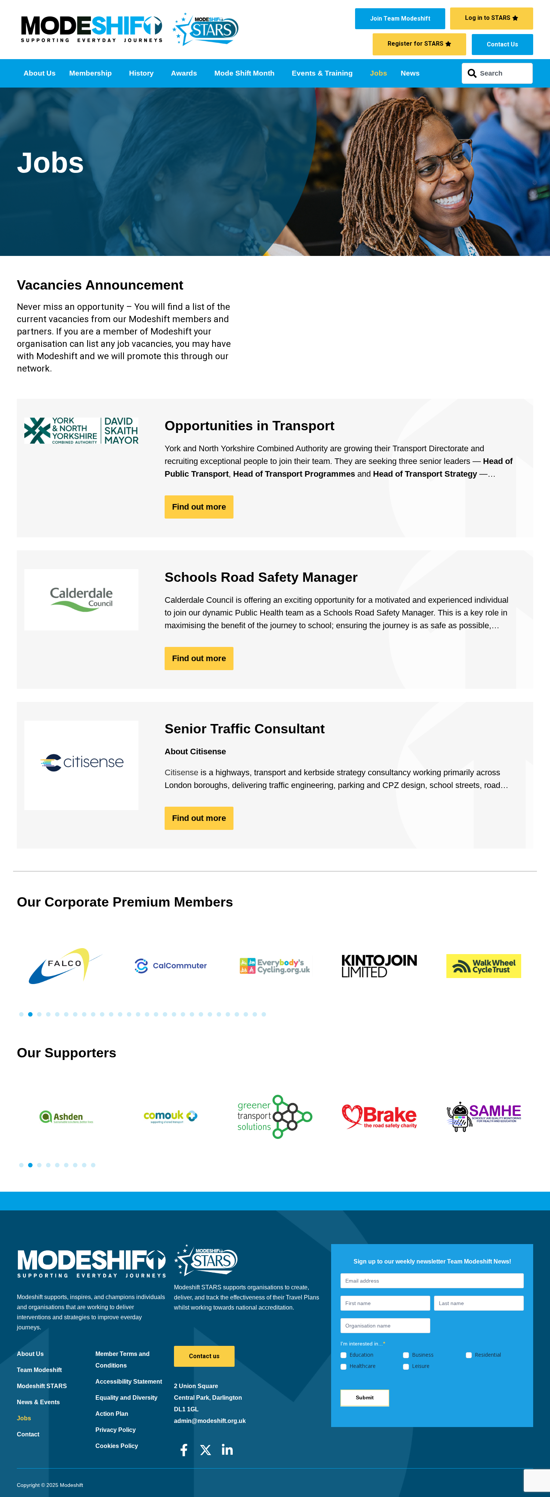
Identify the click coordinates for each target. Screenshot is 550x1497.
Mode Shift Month (244, 73)
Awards (184, 73)
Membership (90, 73)
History (141, 73)
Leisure (420, 1366)
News (410, 73)
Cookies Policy (116, 1446)
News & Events (38, 1402)
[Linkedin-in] (227, 1450)
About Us (40, 73)
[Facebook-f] (184, 1450)
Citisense (181, 772)
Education (360, 1354)
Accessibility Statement (128, 1381)
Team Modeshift (39, 1370)
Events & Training (322, 73)
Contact (28, 1434)
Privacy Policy (115, 1430)
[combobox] (497, 73)
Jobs (378, 73)
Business (422, 1354)
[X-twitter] (206, 1450)
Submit (365, 1397)
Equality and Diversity (126, 1397)
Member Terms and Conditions (122, 1360)
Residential (487, 1354)
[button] (21, 1014)
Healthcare (362, 1366)
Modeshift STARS (42, 1386)
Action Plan (111, 1414)
